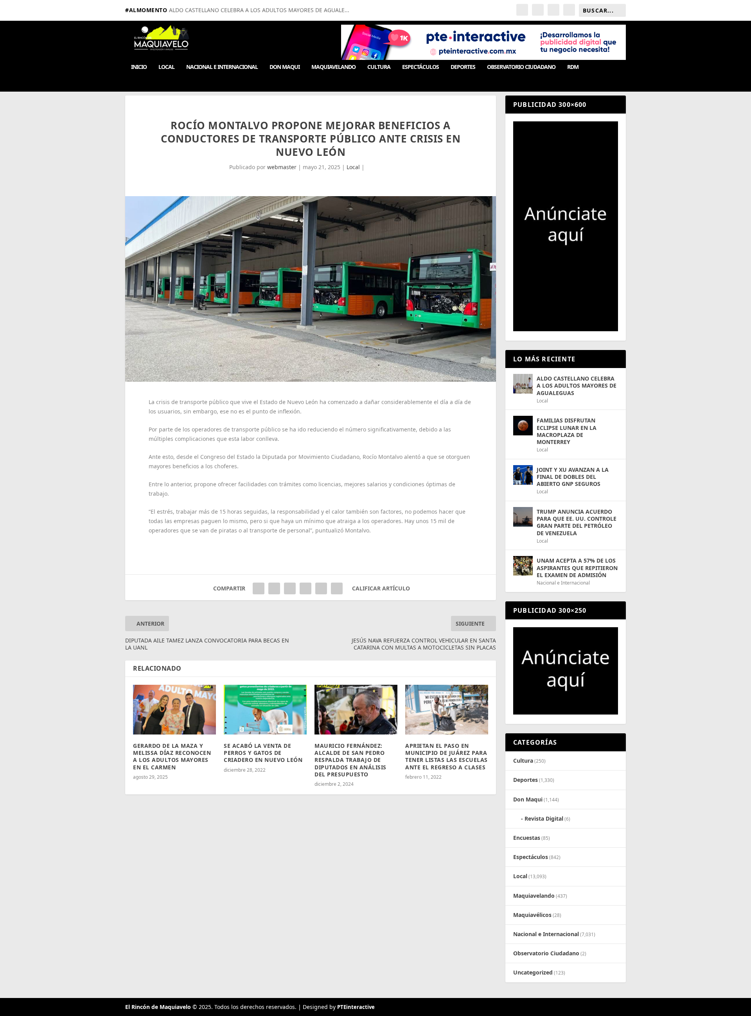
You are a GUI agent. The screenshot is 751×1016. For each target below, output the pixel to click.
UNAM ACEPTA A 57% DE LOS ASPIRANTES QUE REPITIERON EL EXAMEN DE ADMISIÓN (577, 567)
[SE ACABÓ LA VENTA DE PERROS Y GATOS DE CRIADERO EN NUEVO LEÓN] (265, 709)
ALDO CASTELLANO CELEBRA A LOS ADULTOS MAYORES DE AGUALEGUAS (576, 385)
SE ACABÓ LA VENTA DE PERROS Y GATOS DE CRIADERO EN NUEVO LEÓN (263, 752)
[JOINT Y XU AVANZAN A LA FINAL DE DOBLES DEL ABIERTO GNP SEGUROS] (523, 475)
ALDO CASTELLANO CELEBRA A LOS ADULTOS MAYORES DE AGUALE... (259, 10)
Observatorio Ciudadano (521, 67)
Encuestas (526, 837)
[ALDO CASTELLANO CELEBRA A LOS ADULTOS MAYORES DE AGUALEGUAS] (523, 383)
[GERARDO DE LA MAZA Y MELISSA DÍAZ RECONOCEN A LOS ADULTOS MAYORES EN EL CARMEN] (174, 709)
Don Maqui (284, 67)
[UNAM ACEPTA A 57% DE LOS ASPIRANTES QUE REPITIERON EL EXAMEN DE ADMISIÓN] (523, 566)
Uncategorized (533, 972)
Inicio (139, 67)
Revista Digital (544, 818)
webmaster (281, 167)
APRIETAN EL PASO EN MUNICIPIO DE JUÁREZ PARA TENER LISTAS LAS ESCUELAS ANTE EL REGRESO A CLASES (446, 756)
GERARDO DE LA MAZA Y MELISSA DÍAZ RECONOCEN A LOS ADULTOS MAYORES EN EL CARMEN (172, 756)
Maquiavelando (333, 67)
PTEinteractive (356, 1007)
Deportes (463, 67)
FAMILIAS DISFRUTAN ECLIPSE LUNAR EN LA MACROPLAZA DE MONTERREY (566, 431)
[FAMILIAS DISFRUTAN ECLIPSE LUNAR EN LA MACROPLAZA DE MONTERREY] (523, 425)
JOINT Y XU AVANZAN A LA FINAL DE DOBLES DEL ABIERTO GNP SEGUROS (573, 476)
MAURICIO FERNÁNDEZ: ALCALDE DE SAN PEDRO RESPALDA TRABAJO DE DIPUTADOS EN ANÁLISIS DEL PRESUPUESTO (350, 760)
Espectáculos (420, 67)
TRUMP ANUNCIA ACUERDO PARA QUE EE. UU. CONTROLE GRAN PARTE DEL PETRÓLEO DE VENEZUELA (576, 522)
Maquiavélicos (532, 915)
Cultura (378, 67)
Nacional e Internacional (222, 67)
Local (166, 67)
